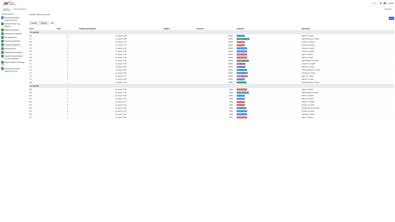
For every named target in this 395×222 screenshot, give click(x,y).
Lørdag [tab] (34, 23)
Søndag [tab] (44, 23)
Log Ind (390, 3)
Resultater (388, 9)
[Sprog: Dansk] (385, 3)
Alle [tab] (52, 23)
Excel (391, 18)
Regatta (6, 9)
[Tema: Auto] (381, 3)
